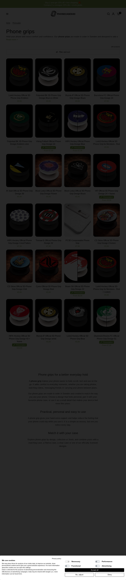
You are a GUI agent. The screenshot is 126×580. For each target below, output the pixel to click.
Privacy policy (56, 559)
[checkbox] (67, 561)
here (20, 574)
